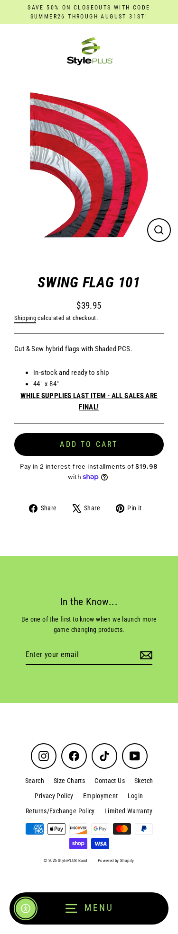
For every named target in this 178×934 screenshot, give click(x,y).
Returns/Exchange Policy (60, 811)
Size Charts (69, 780)
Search (34, 780)
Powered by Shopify (116, 860)
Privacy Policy (54, 796)
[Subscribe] (144, 655)
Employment (100, 796)
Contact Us (109, 780)
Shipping (25, 317)
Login (135, 796)
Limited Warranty (128, 811)
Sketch (143, 780)
